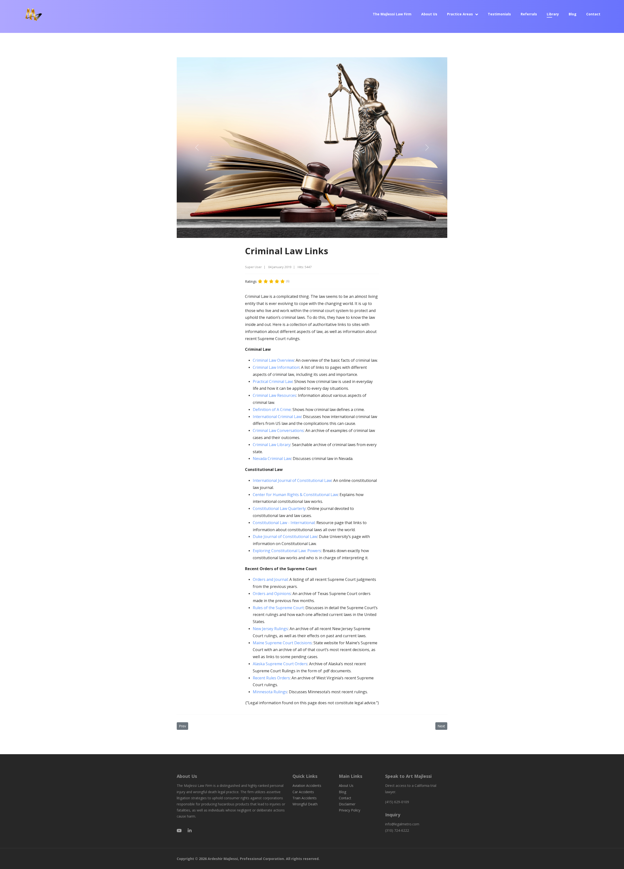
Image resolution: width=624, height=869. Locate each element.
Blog (572, 14)
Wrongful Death (305, 804)
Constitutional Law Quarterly (279, 508)
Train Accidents (304, 798)
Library (553, 14)
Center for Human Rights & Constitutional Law (295, 494)
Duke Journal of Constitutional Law (285, 536)
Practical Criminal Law (272, 381)
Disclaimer (347, 804)
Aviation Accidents (306, 785)
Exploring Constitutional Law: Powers (287, 550)
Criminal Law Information (276, 367)
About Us (429, 14)
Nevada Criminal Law (272, 458)
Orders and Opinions (272, 593)
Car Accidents (303, 792)
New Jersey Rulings (270, 628)
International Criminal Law (277, 416)
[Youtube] (179, 830)
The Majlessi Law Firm (392, 14)
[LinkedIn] (190, 830)
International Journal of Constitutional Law (292, 480)
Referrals (529, 14)
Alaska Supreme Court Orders (280, 663)
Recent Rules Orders (271, 678)
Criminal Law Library (271, 444)
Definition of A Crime (272, 409)
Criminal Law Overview (273, 360)
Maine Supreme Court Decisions (282, 642)
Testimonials (499, 14)
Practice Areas (460, 14)
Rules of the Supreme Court (278, 607)
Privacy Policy (349, 810)
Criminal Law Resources (274, 395)
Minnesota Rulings (270, 691)
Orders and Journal (270, 579)
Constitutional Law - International (284, 522)
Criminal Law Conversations (278, 430)
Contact (593, 14)
